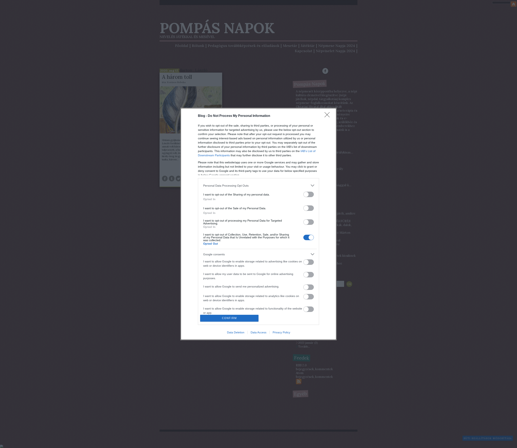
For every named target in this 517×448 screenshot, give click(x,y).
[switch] (308, 194)
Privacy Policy (281, 332)
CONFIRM (229, 318)
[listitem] (258, 185)
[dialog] (258, 224)
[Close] (328, 116)
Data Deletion (235, 332)
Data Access (258, 332)
